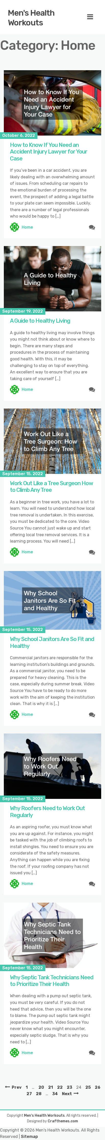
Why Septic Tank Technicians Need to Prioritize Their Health (51, 981)
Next (67, 1093)
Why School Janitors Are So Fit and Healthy (52, 642)
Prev (17, 1087)
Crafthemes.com (63, 1121)
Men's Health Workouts (31, 17)
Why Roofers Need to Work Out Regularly (47, 811)
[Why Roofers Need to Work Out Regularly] (52, 766)
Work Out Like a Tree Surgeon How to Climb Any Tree (51, 486)
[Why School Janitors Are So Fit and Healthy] (52, 600)
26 (97, 1087)
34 (55, 1093)
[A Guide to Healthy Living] (52, 278)
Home (27, 227)
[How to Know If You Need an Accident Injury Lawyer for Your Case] (52, 103)
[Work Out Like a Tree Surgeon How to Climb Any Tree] (52, 441)
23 (69, 1087)
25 (88, 1087)
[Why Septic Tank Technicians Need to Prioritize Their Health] (52, 935)
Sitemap (29, 1136)
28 (39, 1093)
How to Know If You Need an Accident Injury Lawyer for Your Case (48, 151)
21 (50, 1087)
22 (60, 1087)
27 (29, 1093)
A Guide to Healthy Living (40, 320)
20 (41, 1087)
